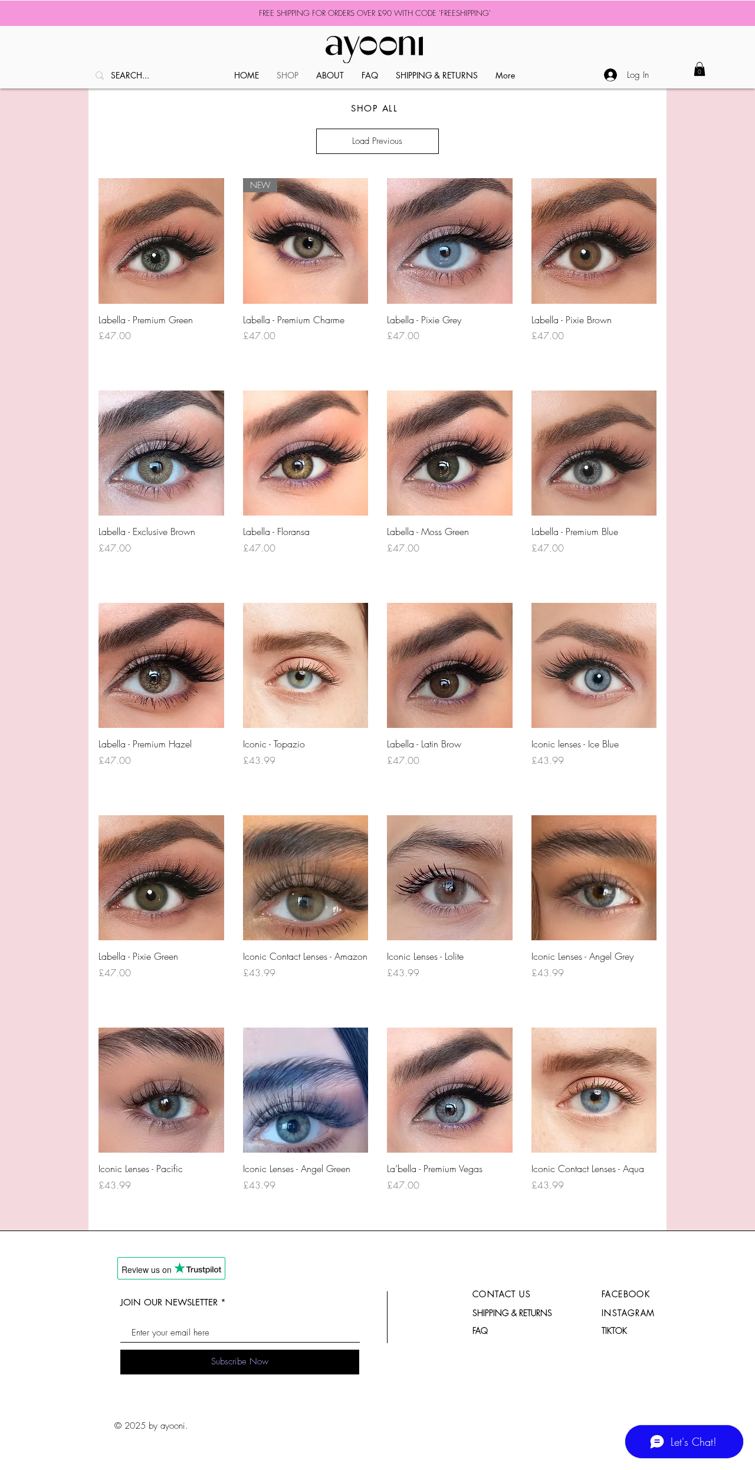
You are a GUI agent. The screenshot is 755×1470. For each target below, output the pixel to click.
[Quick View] (161, 241)
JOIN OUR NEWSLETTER (169, 1302)
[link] (699, 69)
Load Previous (377, 141)
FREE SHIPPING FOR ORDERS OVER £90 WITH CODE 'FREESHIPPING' (375, 13)
